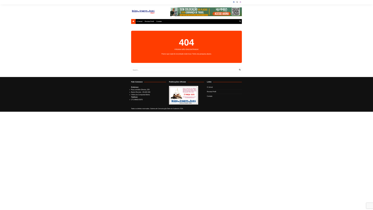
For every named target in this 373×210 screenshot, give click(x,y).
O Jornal (139, 21)
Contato (159, 21)
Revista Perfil (149, 21)
